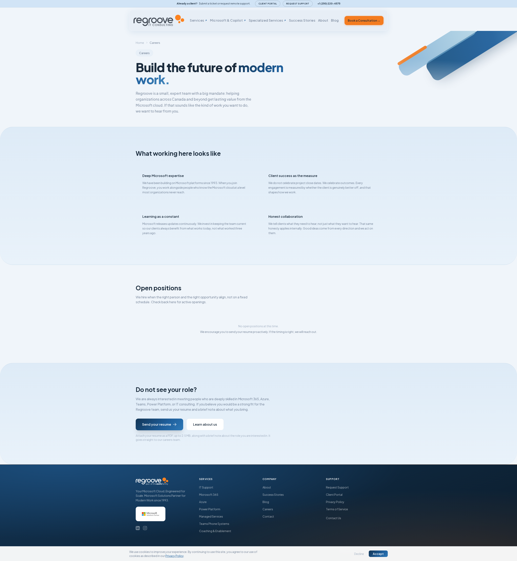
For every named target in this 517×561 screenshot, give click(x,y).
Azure (203, 502)
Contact (268, 516)
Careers (268, 509)
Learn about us (205, 424)
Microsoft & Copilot (226, 20)
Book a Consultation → (364, 20)
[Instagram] (145, 528)
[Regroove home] (158, 20)
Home (140, 42)
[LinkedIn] (138, 528)
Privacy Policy (335, 502)
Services (197, 20)
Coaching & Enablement (215, 531)
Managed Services (211, 516)
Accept (378, 554)
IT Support (206, 487)
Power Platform (209, 509)
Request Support (297, 3)
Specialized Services (266, 20)
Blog (335, 20)
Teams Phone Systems (214, 523)
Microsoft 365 (208, 494)
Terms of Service (337, 509)
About (323, 20)
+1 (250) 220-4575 (328, 3)
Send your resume (156, 424)
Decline (359, 554)
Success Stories (302, 20)
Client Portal (267, 3)
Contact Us (333, 518)
